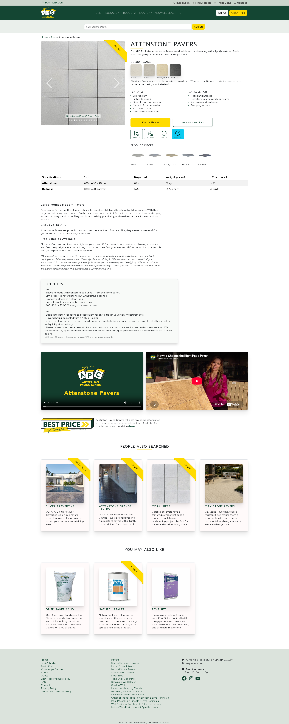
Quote (44, 675)
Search (198, 26)
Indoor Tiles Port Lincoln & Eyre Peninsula (134, 707)
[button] (49, 83)
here (132, 426)
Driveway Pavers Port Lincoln (127, 694)
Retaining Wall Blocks (123, 682)
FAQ (43, 682)
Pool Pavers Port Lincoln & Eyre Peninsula (135, 700)
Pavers (115, 659)
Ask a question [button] (193, 122)
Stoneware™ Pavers (122, 672)
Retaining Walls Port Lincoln (127, 691)
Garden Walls (118, 685)
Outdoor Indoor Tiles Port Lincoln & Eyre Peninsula (140, 697)
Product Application (136, 12)
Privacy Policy (48, 688)
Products (110, 12)
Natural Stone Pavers (123, 669)
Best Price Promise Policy (55, 678)
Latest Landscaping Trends (126, 688)
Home (97, 12)
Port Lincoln (53, 2)
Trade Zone (224, 2)
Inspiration (183, 2)
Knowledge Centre (168, 12)
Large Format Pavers (123, 666)
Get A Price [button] (238, 12)
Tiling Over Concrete (123, 678)
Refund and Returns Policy (56, 691)
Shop (54, 37)
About (44, 672)
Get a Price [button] (150, 122)
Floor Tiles (117, 675)
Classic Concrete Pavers (124, 663)
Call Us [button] (222, 12)
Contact (242, 2)
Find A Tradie (203, 2)
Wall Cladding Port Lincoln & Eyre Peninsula (136, 704)
